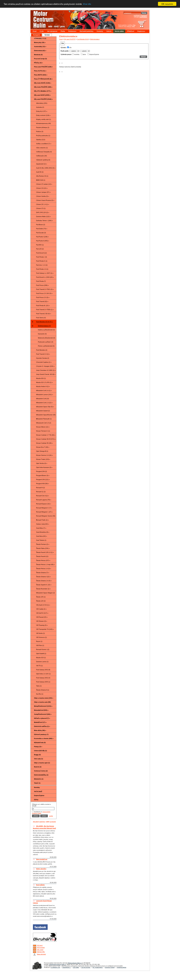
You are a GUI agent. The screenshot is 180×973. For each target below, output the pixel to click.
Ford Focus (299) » (42, 285)
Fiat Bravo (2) (40, 225)
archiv (51, 816)
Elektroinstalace (95, 39)
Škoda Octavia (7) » (42, 572)
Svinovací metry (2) (41, 771)
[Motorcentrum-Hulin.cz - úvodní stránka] (69, 18)
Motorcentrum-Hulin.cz (75, 963)
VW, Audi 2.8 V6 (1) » (43, 605)
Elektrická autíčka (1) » (42, 726)
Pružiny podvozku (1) (43, 135)
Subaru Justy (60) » (42, 524)
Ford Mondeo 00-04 (83, 39)
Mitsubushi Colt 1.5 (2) (43, 423)
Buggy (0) (37, 755)
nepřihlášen (143, 17)
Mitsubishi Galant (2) (43, 411)
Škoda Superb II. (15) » (43, 585)
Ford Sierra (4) (41, 318)
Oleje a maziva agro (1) (42, 763)
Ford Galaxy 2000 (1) (43, 682)
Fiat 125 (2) (40, 249)
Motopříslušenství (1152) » (43, 706)
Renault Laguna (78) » (43, 500)
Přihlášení (130, 31)
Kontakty (100, 31)
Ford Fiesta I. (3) (41, 257)
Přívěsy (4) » (38, 63)
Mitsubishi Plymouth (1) (44, 419)
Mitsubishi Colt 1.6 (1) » (44, 390)
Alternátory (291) (41, 103)
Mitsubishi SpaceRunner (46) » (46, 415)
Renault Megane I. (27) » (44, 512)
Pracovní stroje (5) (40, 59)
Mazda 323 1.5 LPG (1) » (44, 382)
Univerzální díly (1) (40, 751)
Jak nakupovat (52, 31)
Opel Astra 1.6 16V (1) (43, 674)
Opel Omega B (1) (42, 451)
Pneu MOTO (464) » (40, 75)
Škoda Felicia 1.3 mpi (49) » (45, 564)
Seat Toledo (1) (41, 540)
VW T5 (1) (39, 666)
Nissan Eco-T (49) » (42, 447)
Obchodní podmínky (86, 31)
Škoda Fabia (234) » (43, 548)
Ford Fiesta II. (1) (41, 261)
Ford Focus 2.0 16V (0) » (44, 293)
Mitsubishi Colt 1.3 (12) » (44, 403)
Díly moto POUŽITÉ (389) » (43, 87)
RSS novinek (41, 947)
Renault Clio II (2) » (42, 496)
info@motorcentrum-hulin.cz (57, 964)
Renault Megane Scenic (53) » (45, 516)
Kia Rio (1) (39, 694)
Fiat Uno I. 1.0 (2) (42, 265)
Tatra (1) (39, 686)
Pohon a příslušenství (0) (46, 346)
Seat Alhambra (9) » (42, 532)
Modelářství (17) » (40, 722)
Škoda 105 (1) (41, 597)
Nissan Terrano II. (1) (43, 431)
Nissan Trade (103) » (43, 459)
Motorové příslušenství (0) (46, 338)
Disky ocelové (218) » (43, 115)
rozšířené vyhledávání (140, 15)
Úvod (34, 31)
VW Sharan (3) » (41, 621)
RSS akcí (40, 945)
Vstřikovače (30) (41, 156)
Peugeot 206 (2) (41, 471)
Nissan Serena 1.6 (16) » (44, 455)
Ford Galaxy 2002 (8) (43, 670)
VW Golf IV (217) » (42, 613)
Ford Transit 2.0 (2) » (43, 354)
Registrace (141, 31)
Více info (87, 4)
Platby (63, 31)
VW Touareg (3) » (42, 625)
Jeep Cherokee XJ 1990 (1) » (46, 370)
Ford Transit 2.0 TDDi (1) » (45, 309)
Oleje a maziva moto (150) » (43, 698)
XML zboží (40, 949)
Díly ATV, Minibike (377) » (42, 91)
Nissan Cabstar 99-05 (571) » (46, 439)
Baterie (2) (37, 767)
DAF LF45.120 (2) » (42, 212)
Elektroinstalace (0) (44, 326)
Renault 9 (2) (40, 488)
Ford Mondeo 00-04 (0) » (44, 322)
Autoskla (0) (40, 107)
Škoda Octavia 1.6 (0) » (44, 581)
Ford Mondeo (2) (41, 350)
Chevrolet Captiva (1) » (44, 362)
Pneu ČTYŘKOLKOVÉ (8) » (43, 79)
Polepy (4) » (38, 746)
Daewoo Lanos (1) (42, 662)
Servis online (119, 31)
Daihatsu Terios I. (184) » (44, 220)
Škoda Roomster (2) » (43, 589)
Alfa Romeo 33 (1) (42, 176)
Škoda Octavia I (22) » (43, 577)
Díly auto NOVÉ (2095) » (42, 95)
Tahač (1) (37, 783)
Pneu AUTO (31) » (40, 71)
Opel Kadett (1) (41, 653)
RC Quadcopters (98, 967)
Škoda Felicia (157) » (43, 560)
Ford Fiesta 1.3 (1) (42, 269)
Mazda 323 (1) (41, 657)
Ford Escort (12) (41, 253)
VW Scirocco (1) (41, 637)
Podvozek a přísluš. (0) (45, 342)
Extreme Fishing (110, 967)
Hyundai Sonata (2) (42, 358)
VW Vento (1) (40, 633)
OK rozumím (167, 3)
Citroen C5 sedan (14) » (44, 184)
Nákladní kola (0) (40, 742)
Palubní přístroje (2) (42, 127)
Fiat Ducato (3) (41, 233)
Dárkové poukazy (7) (41, 734)
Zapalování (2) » (41, 164)
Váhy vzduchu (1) (42, 148)
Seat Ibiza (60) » (41, 536)
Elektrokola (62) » (40, 51)
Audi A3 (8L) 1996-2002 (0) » (45, 168)
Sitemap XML (41, 952)
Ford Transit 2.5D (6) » (43, 314)
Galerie (108, 31)
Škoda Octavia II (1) (42, 690)
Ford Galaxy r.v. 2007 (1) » (45, 273)
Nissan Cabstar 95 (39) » (44, 443)
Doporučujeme (39, 795)
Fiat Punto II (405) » (42, 241)
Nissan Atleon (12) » (43, 427)
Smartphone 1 (66, 967)
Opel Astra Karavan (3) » (44, 467)
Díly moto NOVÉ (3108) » (42, 83)
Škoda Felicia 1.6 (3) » (43, 568)
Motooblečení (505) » (41, 710)
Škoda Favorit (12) (42, 556)
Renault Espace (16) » (43, 504)
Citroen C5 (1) (41, 208)
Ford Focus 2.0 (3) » (42, 297)
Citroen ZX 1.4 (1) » (42, 204)
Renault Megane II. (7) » (44, 508)
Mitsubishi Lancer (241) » (44, 394)
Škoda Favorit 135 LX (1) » (45, 552)
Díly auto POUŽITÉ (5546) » (43, 99)
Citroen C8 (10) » (42, 188)
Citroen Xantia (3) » (42, 196)
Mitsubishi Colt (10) (42, 399)
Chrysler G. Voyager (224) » (45, 366)
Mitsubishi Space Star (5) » (45, 407)
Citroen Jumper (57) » (43, 192)
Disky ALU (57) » (41, 111)
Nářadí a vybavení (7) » (42, 718)
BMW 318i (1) (40, 180)
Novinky (37, 787)
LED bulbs (76, 967)
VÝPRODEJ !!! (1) (40, 38)
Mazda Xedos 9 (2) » (43, 386)
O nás (42, 31)
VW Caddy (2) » (41, 609)
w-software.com (55, 967)
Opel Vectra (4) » (41, 463)
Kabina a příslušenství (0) (46, 330)
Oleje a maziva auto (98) (42, 702)
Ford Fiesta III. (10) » (43, 305)
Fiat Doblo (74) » (41, 229)
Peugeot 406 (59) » (42, 483)
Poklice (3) (39, 131)
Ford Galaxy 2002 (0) (43, 678)
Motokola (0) (38, 55)
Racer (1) (39, 641)
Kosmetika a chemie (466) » (44, 738)
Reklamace (72, 31)
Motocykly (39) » (40, 42)
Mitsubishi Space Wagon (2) (45, 593)
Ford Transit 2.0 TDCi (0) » (45, 289)
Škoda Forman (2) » (42, 544)
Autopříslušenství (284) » (43, 714)
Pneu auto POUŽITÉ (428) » (43, 67)
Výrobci (47, 35)
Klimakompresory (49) (43, 123)
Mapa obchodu (41, 954)
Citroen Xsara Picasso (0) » (45, 200)
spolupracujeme (121, 967)
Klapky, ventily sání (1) (43, 119)
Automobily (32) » (40, 46)
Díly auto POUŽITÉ (69, 39)
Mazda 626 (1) (41, 378)
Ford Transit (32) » (42, 301)
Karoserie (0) (42, 334)
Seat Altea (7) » (41, 528)
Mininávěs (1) (38, 779)
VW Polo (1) (40, 645)
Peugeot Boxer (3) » (42, 475)
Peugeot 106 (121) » (43, 479)
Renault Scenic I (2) (42, 649)
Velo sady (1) (38, 759)
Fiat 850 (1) (40, 245)
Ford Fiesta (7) (41, 281)
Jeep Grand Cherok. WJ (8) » (45, 374)
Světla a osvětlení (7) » (43, 144)
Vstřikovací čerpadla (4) (44, 152)
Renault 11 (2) (41, 492)
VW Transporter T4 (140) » (45, 629)
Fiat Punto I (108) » (42, 237)
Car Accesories (85, 967)
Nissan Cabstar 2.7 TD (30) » (45, 435)
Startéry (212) (40, 140)
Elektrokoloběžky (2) (41, 775)
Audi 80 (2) (39, 172)
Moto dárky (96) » (40, 730)
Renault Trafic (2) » (42, 520)
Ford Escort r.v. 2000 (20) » (45, 277)
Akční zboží (38, 791)
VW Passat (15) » (42, 617)
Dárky (36, 799)
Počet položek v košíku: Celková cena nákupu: (126, 25)
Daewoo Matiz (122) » (43, 216)
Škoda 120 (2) (41, 601)
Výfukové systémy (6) (43, 160)
